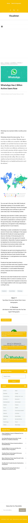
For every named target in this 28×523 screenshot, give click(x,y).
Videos (4, 424)
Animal (4, 390)
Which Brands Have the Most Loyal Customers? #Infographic (13, 347)
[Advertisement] (14, 44)
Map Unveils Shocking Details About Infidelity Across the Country (10, 468)
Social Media (12, 291)
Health (16, 407)
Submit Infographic (16, 3)
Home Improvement (19, 410)
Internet (5, 413)
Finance (16, 405)
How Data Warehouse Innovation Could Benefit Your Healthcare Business (11, 439)
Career (16, 393)
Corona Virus (6, 396)
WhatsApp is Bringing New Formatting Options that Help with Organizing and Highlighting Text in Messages (14, 334)
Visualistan (15, 519)
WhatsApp (20, 291)
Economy (5, 399)
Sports (4, 419)
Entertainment (6, 402)
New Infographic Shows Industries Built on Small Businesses (12, 444)
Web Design (17, 424)
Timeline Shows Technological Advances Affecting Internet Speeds (12, 454)
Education (17, 399)
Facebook (4, 291)
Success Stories (18, 419)
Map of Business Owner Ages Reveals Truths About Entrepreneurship (13, 458)
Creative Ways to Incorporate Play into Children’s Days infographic (11, 449)
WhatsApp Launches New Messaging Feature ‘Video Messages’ (12, 360)
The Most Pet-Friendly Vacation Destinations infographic (13, 463)
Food (4, 407)
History (5, 410)
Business (5, 393)
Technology (5, 422)
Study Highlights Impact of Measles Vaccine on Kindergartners (12, 434)
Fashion (5, 405)
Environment (18, 402)
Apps (16, 390)
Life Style (17, 413)
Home (8, 3)
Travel (16, 422)
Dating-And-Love (19, 396)
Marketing (5, 416)
